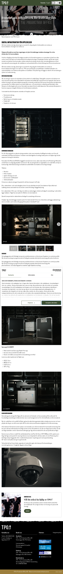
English (48, 3)
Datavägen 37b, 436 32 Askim (23, 554)
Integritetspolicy (57, 532)
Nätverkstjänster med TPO (8, 37)
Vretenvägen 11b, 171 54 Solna (23, 540)
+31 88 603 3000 (22, 563)
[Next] (59, 224)
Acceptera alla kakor (51, 302)
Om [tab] (52, 275)
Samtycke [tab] (11, 275)
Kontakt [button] (27, 511)
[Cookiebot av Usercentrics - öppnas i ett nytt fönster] (54, 270)
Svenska (43, 3)
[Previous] (4, 224)
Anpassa (30, 302)
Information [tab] (31, 275)
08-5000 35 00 (10, 536)
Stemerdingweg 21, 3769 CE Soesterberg (26, 561)
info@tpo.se (9, 538)
